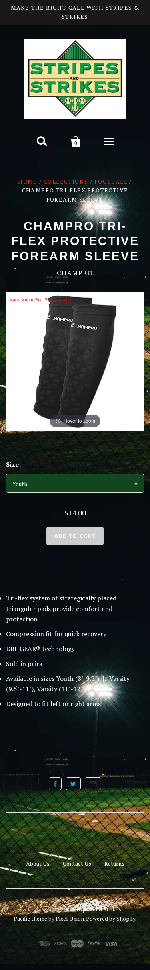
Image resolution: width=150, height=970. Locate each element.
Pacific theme (30, 918)
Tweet (73, 783)
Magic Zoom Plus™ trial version (40, 299)
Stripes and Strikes (97, 909)
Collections (66, 181)
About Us (38, 863)
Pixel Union (70, 918)
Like (55, 783)
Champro (75, 272)
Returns (114, 863)
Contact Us (77, 863)
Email (93, 783)
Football (111, 181)
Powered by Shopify (110, 918)
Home (28, 181)
